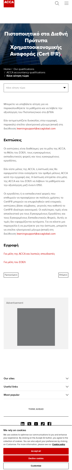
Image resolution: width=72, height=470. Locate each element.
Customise (36, 465)
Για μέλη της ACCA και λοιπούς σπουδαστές (29, 253)
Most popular (12, 395)
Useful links (11, 386)
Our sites (9, 378)
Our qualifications (24, 69)
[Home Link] (36, 409)
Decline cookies (36, 458)
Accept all (36, 451)
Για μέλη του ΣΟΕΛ (15, 262)
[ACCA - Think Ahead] (9, 6)
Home (7, 69)
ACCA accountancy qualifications (26, 72)
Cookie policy (58, 444)
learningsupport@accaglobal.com (36, 128)
